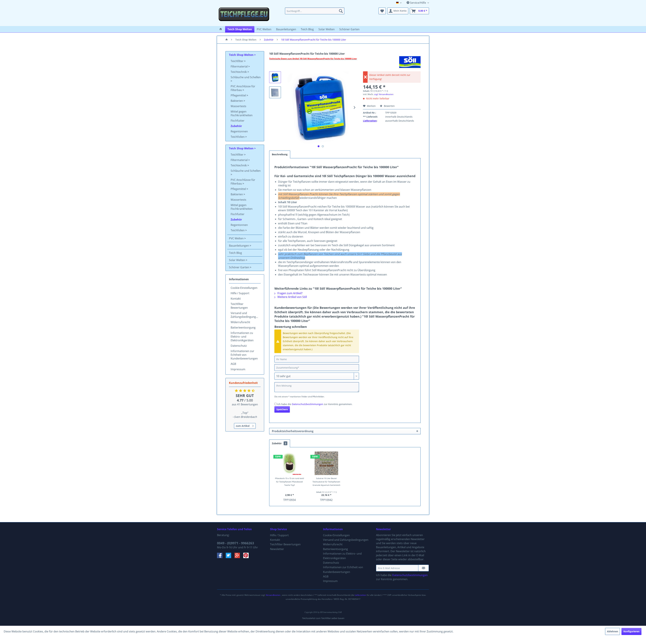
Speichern (282, 409)
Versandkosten (273, 595)
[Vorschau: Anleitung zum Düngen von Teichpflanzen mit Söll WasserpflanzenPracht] (275, 92)
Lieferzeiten (370, 120)
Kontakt (236, 298)
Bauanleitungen (239, 245)
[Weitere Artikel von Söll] (410, 62)
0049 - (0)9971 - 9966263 (235, 543)
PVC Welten (236, 238)
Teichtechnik (239, 72)
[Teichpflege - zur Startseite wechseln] (244, 16)
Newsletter (277, 549)
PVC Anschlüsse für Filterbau (243, 88)
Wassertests (238, 106)
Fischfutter (237, 120)
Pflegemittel (239, 95)
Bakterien (237, 101)
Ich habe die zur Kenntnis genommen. (314, 404)
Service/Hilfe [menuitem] (418, 3)
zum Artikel (242, 425)
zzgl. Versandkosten (383, 94)
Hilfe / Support (240, 293)
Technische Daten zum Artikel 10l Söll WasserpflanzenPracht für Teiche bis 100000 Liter (313, 58)
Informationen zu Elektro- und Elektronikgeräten (242, 336)
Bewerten (389, 105)
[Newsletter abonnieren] (423, 568)
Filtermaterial (239, 66)
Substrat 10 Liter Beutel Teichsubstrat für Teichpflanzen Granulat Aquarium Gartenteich (326, 481)
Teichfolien (238, 137)
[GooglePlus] (239, 557)
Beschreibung (280, 154)
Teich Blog (235, 253)
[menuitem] (314, 11)
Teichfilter (237, 61)
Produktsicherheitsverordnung (292, 431)
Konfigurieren (631, 631)
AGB (233, 364)
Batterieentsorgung (243, 327)
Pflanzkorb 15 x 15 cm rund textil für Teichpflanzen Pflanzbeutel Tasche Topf (289, 481)
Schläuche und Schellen (246, 77)
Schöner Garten (239, 267)
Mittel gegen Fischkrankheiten (242, 113)
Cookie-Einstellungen (244, 288)
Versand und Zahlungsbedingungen (245, 315)
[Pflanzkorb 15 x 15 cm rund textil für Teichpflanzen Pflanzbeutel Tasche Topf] (290, 463)
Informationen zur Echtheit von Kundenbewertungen (244, 354)
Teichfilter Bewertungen (239, 306)
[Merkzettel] (382, 11)
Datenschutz (239, 346)
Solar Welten (237, 260)
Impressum (238, 369)
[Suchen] (340, 11)
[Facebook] (221, 557)
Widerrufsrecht (240, 322)
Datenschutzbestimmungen (307, 404)
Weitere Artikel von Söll (292, 297)
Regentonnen (239, 131)
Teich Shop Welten (241, 55)
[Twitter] (230, 557)
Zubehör (236, 126)
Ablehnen (612, 631)
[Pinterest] (247, 557)
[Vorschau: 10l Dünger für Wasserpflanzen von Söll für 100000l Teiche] (275, 77)
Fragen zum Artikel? (289, 293)
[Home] (220, 29)
